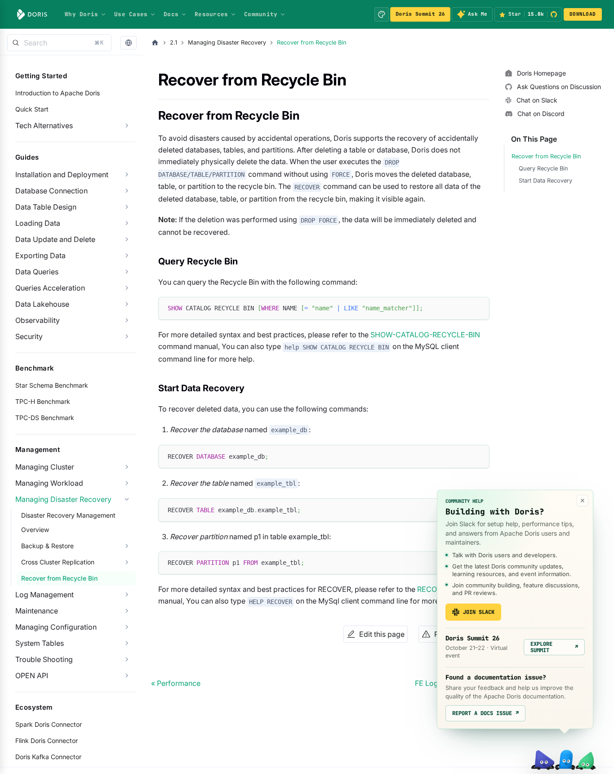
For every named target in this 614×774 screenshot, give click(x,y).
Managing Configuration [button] (56, 626)
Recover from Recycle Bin (59, 578)
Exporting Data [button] (40, 255)
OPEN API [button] (31, 675)
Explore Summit (554, 647)
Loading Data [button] (37, 223)
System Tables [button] (39, 643)
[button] (128, 43)
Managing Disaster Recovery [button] (63, 499)
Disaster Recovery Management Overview (68, 522)
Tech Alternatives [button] (44, 125)
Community (260, 14)
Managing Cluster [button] (44, 466)
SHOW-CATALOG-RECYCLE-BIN (425, 334)
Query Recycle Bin (543, 168)
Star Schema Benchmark (51, 385)
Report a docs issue (485, 713)
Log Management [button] (44, 594)
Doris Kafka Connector (48, 757)
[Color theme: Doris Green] (381, 14)
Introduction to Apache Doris (57, 93)
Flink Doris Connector (46, 740)
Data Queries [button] (36, 271)
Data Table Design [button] (45, 206)
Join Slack (478, 612)
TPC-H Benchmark (42, 401)
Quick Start (32, 109)
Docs (171, 14)
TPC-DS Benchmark (44, 417)
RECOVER (433, 589)
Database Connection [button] (51, 190)
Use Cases (130, 14)
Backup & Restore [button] (47, 546)
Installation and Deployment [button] (61, 174)
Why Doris (81, 14)
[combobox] (59, 43)
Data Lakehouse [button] (42, 304)
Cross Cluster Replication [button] (57, 562)
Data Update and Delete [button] (55, 239)
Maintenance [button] (36, 610)
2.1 (173, 42)
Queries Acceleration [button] (50, 287)
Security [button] (29, 336)
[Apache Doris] (32, 14)
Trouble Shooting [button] (44, 659)
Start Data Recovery (545, 180)
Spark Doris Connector (48, 724)
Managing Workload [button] (49, 483)
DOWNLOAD (583, 14)
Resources (211, 14)
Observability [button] (37, 320)
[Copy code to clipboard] (478, 307)
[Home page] (155, 42)
